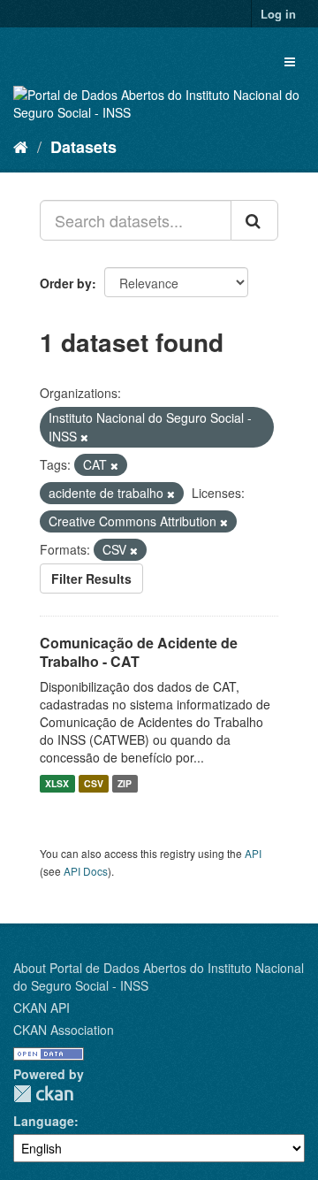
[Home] (20, 145)
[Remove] (84, 437)
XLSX (57, 783)
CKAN (43, 1093)
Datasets (83, 146)
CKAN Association (63, 1029)
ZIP (124, 783)
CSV (93, 783)
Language (43, 1121)
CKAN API (41, 1007)
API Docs (86, 870)
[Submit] (254, 220)
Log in (278, 13)
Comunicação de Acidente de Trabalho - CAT (139, 651)
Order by (66, 283)
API (253, 853)
